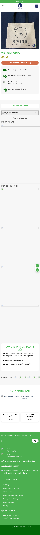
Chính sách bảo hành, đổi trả (12, 495)
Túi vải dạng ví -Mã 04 (10, 416)
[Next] (36, 409)
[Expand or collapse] (36, 113)
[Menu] (2, 6)
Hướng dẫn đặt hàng (9, 499)
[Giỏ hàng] (37, 6)
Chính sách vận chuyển (10, 488)
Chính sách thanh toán (10, 492)
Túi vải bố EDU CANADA (30, 416)
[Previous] (3, 409)
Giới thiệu (5, 485)
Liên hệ (4, 506)
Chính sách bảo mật (9, 502)
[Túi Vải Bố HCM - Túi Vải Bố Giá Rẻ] (20, 6)
